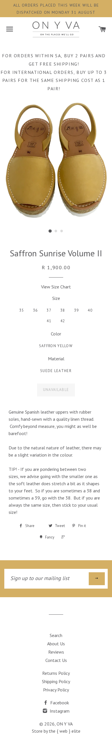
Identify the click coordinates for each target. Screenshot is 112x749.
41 (49, 321)
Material (56, 358)
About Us (56, 643)
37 (49, 310)
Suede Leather (56, 370)
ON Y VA (65, 724)
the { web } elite (64, 731)
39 (76, 310)
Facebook (59, 702)
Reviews (56, 652)
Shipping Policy (56, 681)
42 (62, 321)
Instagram (59, 711)
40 (90, 310)
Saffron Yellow (56, 345)
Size (56, 298)
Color (56, 334)
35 (21, 310)
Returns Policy (56, 673)
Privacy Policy (56, 690)
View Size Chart (56, 287)
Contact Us (56, 660)
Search (56, 635)
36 (35, 310)
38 (62, 310)
